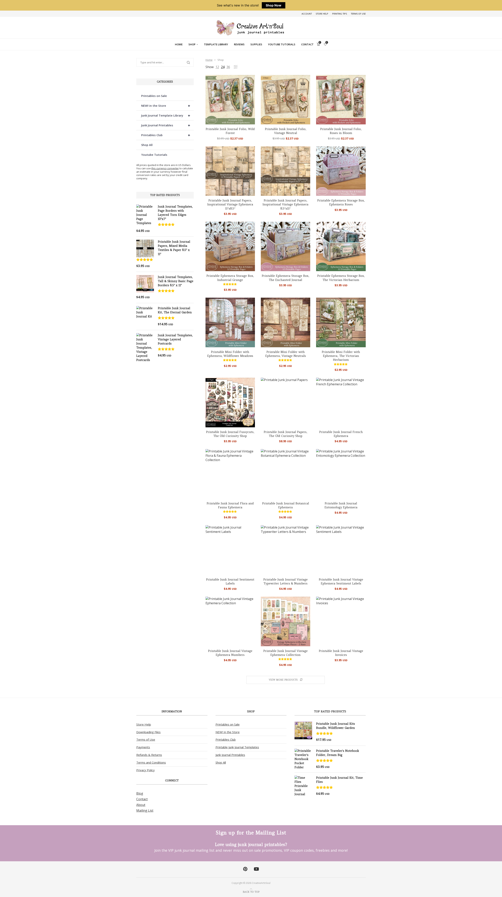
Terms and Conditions (151, 762)
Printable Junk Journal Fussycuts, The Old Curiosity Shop (230, 434)
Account (307, 13)
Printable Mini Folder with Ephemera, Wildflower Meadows (230, 354)
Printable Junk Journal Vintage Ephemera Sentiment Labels (341, 581)
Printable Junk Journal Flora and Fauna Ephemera (230, 505)
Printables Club (165, 135)
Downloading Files (148, 732)
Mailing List (144, 810)
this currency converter (165, 168)
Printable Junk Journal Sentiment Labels (230, 581)
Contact (307, 44)
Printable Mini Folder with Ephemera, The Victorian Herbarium (341, 356)
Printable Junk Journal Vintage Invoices (341, 653)
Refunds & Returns (149, 755)
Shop (192, 44)
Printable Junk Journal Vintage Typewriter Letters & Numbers (285, 581)
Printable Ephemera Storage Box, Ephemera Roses (341, 202)
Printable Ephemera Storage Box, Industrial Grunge (230, 278)
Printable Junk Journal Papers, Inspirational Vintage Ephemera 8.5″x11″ (285, 204)
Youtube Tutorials (281, 44)
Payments (143, 747)
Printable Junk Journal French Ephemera (341, 434)
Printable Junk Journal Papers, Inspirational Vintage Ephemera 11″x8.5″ (230, 204)
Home (179, 44)
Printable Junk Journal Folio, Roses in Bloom (341, 131)
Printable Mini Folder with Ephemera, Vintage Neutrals (285, 354)
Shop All (147, 145)
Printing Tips (339, 13)
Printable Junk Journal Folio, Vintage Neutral (285, 131)
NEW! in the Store (165, 105)
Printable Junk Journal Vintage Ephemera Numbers (230, 653)
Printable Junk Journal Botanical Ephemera (285, 505)
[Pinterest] (245, 869)
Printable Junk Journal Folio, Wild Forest (230, 131)
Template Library (216, 44)
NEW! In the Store (228, 732)
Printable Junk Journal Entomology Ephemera (341, 505)
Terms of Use (358, 13)
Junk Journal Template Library (165, 115)
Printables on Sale (154, 96)
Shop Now (273, 5)
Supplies (256, 44)
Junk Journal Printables (165, 125)
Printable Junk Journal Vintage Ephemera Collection (285, 653)
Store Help (322, 13)
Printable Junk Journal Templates (237, 747)
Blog (139, 793)
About (140, 805)
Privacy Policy (145, 770)
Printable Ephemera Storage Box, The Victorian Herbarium (341, 278)
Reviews (239, 44)
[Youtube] (256, 869)
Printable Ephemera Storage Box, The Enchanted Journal (285, 278)
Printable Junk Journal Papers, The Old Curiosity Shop (285, 434)
